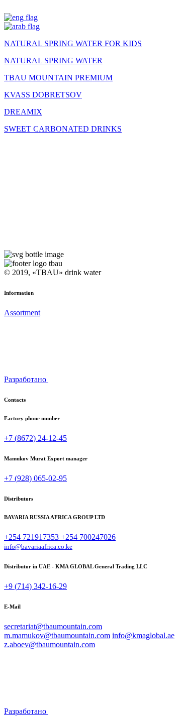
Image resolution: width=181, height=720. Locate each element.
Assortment (22, 312)
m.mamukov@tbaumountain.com (57, 635)
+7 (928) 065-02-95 (35, 478)
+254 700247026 (88, 537)
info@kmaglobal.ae (143, 635)
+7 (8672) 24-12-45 (35, 438)
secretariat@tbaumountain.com (53, 626)
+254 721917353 (32, 537)
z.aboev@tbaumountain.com (49, 644)
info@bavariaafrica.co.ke (38, 546)
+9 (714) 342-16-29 (35, 586)
